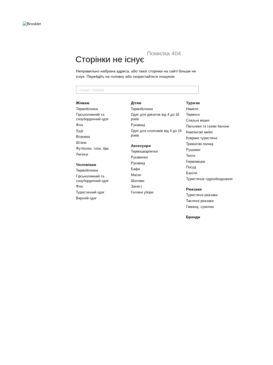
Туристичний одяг (90, 192)
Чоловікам (86, 164)
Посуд (191, 167)
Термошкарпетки (144, 151)
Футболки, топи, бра (92, 148)
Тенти (190, 156)
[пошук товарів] (194, 90)
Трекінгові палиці (199, 144)
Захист (136, 186)
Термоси (193, 114)
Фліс (79, 125)
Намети (192, 109)
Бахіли (191, 173)
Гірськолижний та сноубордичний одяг (92, 116)
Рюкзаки (194, 189)
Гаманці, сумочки (200, 207)
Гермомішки (195, 162)
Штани (81, 143)
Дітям (136, 103)
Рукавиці (138, 125)
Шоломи (137, 181)
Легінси (82, 154)
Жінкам (82, 103)
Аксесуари (141, 145)
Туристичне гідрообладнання (209, 179)
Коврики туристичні (201, 138)
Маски (136, 175)
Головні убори (142, 192)
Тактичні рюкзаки (200, 201)
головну (117, 76)
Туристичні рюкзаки (202, 195)
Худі (79, 131)
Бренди (193, 217)
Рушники (193, 150)
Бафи (135, 169)
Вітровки (83, 137)
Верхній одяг (86, 198)
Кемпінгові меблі (199, 132)
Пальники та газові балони (207, 126)
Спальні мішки (197, 120)
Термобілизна (87, 109)
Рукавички (139, 157)
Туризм (193, 103)
